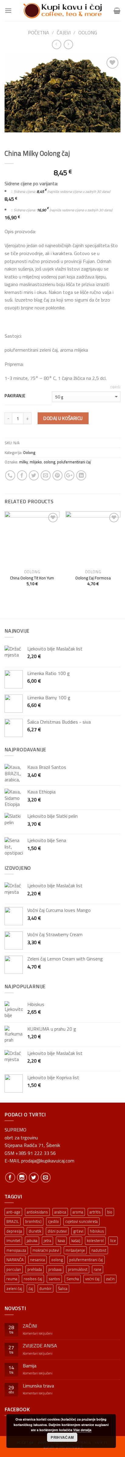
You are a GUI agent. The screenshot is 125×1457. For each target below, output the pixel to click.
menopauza (16, 1250)
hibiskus (97, 1231)
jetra (47, 1240)
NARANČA (15, 1260)
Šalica (62, 1288)
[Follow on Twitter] (34, 1177)
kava (61, 1240)
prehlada (34, 1269)
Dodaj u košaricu (63, 418)
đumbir (45, 1288)
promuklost (77, 1269)
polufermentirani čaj (74, 462)
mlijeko (36, 462)
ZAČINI (30, 1326)
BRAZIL (12, 1221)
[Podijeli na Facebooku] (22, 475)
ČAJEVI (64, 32)
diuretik (35, 1231)
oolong (49, 462)
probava (55, 1269)
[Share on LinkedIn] (81, 475)
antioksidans (37, 1212)
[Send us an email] (46, 1177)
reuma (11, 1279)
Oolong (87, 32)
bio (109, 1212)
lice (113, 1240)
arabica (60, 1212)
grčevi (78, 1231)
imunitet (13, 1240)
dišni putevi (57, 1231)
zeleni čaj (14, 1288)
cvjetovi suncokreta (81, 1221)
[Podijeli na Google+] (69, 475)
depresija (14, 1231)
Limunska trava (38, 1386)
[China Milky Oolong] (62, 93)
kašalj (75, 1240)
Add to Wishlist (109, 77)
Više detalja (82, 1430)
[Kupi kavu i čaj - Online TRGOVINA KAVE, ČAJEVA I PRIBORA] (62, 10)
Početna (38, 32)
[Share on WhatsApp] (10, 475)
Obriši (115, 387)
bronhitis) (33, 1221)
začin (110, 1279)
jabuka (32, 1240)
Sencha (72, 1279)
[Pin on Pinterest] (57, 475)
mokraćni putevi (45, 1250)
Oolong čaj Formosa (93, 578)
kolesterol (95, 1240)
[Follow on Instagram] (22, 1177)
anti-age (13, 1212)
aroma (78, 1212)
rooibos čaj (33, 1279)
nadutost (98, 1250)
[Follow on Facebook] (10, 1177)
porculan (13, 1269)
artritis (95, 1212)
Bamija (29, 1366)
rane (97, 1269)
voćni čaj (92, 1279)
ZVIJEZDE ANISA (40, 1346)
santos (54, 1279)
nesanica (37, 1260)
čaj (31, 1288)
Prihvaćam (62, 1437)
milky (23, 462)
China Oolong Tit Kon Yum (32, 578)
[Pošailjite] (46, 475)
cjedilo (53, 1221)
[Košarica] (116, 10)
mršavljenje (75, 1250)
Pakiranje (15, 396)
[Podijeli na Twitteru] (34, 475)
